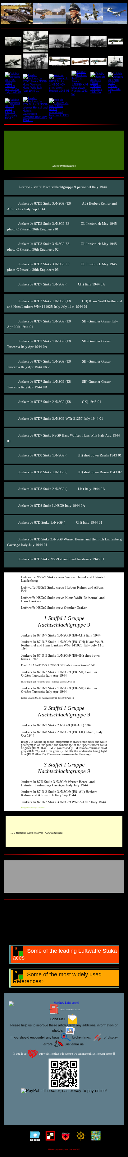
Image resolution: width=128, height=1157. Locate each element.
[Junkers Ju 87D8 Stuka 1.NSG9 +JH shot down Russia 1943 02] (80, 83)
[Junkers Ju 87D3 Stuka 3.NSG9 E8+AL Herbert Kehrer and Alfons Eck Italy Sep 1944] (35, 41)
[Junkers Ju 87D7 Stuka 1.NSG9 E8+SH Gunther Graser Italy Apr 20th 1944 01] (35, 61)
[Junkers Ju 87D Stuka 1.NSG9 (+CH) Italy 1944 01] (12, 522)
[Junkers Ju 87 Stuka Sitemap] (33, 1137)
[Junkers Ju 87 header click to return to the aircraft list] (64, 13)
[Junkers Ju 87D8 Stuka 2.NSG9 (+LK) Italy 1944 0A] (12, 489)
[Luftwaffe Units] (49, 1137)
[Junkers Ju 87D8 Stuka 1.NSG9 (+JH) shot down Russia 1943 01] (12, 455)
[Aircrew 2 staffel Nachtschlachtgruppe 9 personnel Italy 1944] (13, 41)
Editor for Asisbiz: (69, 1010)
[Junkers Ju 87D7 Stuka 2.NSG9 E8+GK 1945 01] (115, 61)
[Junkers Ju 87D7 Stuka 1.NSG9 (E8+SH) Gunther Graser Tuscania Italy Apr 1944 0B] (12, 381)
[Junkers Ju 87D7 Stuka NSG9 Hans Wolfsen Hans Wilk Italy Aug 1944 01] (35, 83)
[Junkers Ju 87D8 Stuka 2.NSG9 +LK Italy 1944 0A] (98, 83)
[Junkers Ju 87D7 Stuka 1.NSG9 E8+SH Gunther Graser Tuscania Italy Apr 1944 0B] (98, 61)
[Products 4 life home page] (94, 1137)
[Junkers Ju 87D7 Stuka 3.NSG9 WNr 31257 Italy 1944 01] (13, 83)
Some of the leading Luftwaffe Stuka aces (65, 954)
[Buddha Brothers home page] (79, 1137)
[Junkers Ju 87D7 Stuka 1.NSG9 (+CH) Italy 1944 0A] (12, 284)
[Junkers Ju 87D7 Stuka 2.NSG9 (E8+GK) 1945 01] (12, 402)
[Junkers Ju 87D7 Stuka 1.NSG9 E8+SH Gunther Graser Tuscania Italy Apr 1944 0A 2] (80, 61)
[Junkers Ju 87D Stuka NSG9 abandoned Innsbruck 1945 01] (59, 109)
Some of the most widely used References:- (57, 977)
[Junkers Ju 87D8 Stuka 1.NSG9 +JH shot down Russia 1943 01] (59, 83)
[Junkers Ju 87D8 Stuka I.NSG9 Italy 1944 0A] (115, 83)
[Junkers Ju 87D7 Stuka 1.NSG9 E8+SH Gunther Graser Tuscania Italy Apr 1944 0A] (59, 61)
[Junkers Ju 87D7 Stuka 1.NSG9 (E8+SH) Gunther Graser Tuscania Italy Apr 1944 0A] (12, 341)
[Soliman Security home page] (64, 1137)
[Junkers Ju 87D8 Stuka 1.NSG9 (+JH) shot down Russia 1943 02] (12, 472)
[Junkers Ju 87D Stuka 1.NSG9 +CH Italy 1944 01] (13, 109)
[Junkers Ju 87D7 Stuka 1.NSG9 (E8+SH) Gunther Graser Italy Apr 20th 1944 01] (12, 321)
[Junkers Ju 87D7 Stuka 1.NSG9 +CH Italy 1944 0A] (115, 42)
